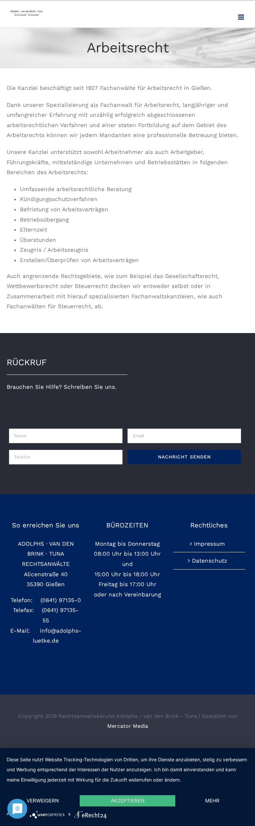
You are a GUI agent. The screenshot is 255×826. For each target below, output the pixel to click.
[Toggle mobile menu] (241, 17)
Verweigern (43, 800)
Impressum (209, 543)
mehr (212, 800)
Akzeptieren (127, 800)
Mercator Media (127, 726)
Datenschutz (209, 560)
